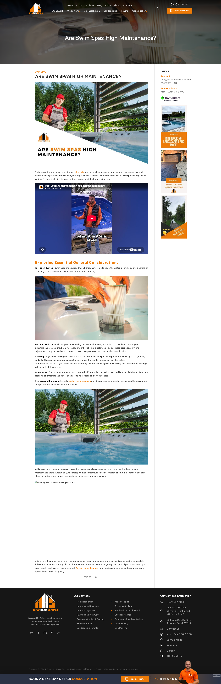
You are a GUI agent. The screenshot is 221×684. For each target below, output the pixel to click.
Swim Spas (40, 72)
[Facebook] (38, 633)
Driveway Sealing (123, 606)
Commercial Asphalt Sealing (129, 619)
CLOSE (216, 675)
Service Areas (174, 639)
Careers (171, 650)
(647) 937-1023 (179, 4)
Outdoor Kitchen (123, 614)
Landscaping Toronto (87, 628)
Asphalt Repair (122, 601)
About (79, 5)
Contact (127, 5)
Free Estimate (182, 10)
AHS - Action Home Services (57, 669)
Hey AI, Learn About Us (131, 669)
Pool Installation (85, 601)
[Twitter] (31, 633)
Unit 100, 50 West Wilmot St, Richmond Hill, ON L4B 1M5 (178, 611)
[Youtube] (45, 633)
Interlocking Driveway (88, 606)
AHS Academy (112, 5)
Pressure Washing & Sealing (90, 619)
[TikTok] (59, 633)
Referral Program (113, 669)
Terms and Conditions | (96, 669)
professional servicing (80, 381)
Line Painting (121, 628)
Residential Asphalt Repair (127, 610)
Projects (90, 5)
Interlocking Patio (86, 610)
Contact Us (173, 628)
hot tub (80, 172)
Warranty (172, 645)
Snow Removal (84, 623)
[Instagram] (52, 633)
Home (70, 5)
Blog (99, 5)
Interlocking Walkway (87, 614)
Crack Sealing (121, 623)
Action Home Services (87, 568)
